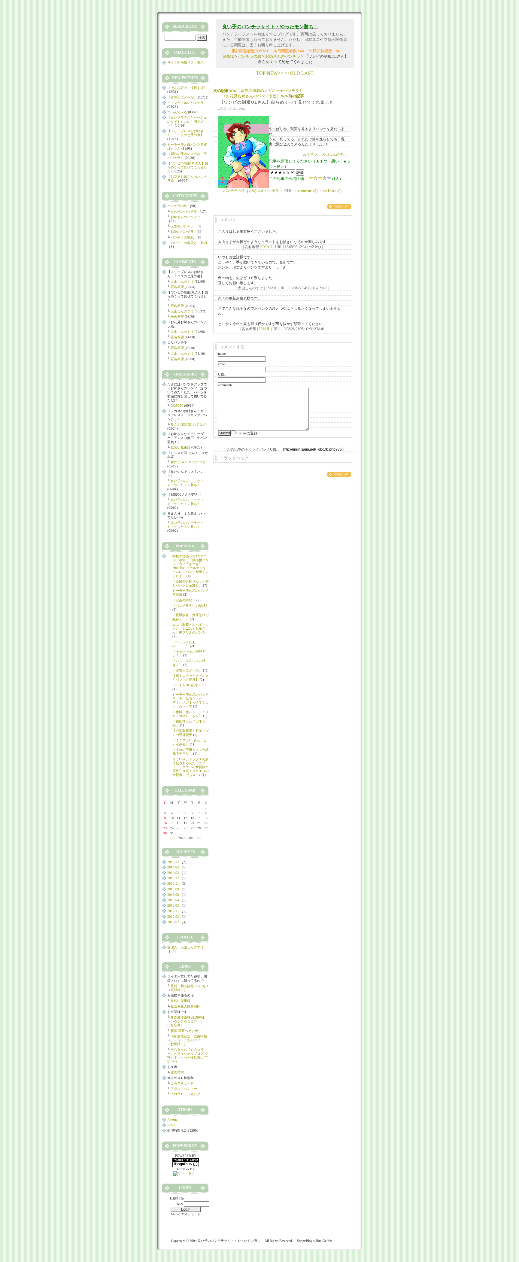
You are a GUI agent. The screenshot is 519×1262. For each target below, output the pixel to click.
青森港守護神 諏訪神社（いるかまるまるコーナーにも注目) (187, 1021)
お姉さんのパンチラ (282, 56)
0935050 (177, 405)
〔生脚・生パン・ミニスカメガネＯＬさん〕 (190, 714)
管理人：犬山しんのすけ (327, 154)
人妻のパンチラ (182, 226)
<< (172, 838)
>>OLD (292, 73)
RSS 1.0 (172, 1125)
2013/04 (173, 900)
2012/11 (173, 911)
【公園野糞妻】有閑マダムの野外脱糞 (190, 732)
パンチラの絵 (249, 56)
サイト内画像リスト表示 (185, 62)
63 (172, 951)
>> (199, 838)
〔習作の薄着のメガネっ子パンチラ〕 (258, 90)
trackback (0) (332, 191)
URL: (222, 375)
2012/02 (173, 922)
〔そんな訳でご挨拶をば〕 (187, 88)
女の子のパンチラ (184, 211)
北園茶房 (177, 1072)
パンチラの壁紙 (182, 237)
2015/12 (173, 862)
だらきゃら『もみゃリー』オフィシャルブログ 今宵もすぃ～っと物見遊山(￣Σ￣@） (187, 1055)
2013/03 (173, 905)
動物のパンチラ (182, 231)
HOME (228, 56)
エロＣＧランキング (185, 1094)
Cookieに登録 (246, 433)
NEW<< (275, 73)
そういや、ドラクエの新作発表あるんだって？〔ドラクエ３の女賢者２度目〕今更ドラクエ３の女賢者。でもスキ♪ (190, 767)
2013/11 (173, 883)
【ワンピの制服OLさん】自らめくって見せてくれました (276, 102)
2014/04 (173, 867)
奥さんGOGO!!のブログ (188, 424)
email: (222, 364)
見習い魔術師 (180, 447)
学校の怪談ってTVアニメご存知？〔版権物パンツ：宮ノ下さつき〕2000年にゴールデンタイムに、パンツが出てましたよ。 (190, 566)
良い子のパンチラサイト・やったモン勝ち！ (185, 483)
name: (222, 353)
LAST (307, 73)
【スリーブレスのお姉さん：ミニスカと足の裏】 (185, 133)
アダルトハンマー (184, 1088)
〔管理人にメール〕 (182, 97)
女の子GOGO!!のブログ (188, 462)
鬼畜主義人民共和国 (185, 1006)
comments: (225, 385)
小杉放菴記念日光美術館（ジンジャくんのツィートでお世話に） (187, 1040)
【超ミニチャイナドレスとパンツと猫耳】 (190, 677)
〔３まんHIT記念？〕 (188, 685)
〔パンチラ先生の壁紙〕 (190, 605)
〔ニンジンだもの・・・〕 (184, 644)
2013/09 (173, 889)
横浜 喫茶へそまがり (186, 1030)
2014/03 (173, 872)
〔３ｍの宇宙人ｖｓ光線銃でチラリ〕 (190, 751)
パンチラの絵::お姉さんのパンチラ (251, 191)
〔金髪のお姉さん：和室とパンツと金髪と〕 (190, 583)
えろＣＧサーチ (182, 1083)
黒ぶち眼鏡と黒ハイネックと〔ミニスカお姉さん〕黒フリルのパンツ (190, 628)
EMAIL (267, 247)
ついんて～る (177, 112)
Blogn (310, 1240)
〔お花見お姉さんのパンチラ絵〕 (263, 96)
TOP (261, 73)
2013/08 (173, 894)
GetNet (327, 1240)
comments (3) (307, 191)
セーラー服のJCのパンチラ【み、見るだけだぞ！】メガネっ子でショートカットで (190, 700)
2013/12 (173, 878)
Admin (172, 1119)
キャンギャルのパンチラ (185, 103)
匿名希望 (177, 287)
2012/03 (173, 916)
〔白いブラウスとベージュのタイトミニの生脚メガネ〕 (187, 121)
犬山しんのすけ (182, 281)
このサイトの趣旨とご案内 (187, 243)
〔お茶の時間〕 (184, 600)
